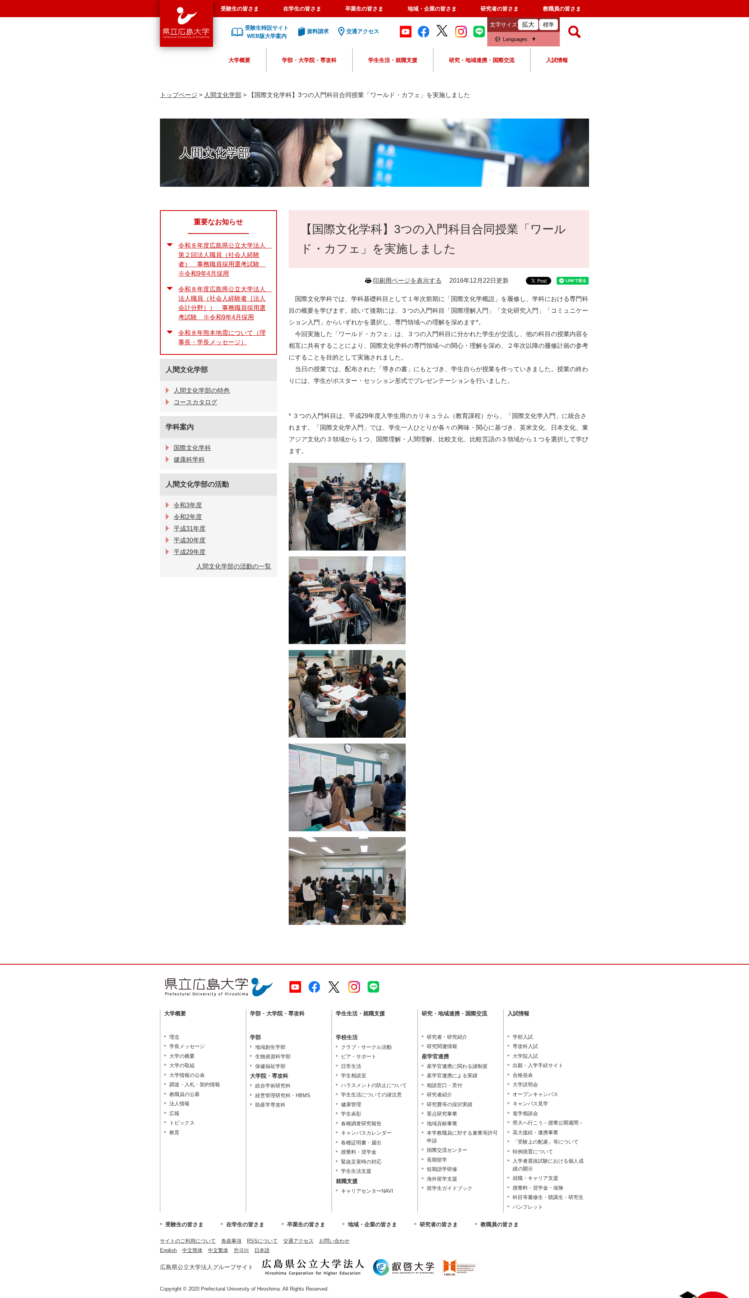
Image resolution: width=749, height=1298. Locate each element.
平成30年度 (190, 540)
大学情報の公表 (187, 1075)
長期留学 (437, 1160)
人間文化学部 (222, 95)
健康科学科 (189, 459)
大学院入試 (525, 1056)
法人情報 (179, 1104)
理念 (174, 1037)
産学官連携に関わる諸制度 (457, 1066)
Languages (515, 39)
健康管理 (351, 1104)
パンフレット (528, 1207)
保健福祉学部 (270, 1066)
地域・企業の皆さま (432, 8)
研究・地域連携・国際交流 (482, 60)
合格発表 (523, 1075)
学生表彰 (351, 1114)
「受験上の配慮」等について (546, 1142)
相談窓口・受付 (444, 1085)
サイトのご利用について (188, 1241)
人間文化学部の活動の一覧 (233, 566)
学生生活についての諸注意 (371, 1095)
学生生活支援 (356, 1171)
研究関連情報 (442, 1046)
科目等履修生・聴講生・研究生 (548, 1197)
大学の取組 (182, 1065)
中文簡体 (192, 1250)
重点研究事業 (442, 1114)
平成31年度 (190, 528)
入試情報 (557, 60)
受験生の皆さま (240, 8)
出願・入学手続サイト (538, 1065)
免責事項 (231, 1241)
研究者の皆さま (500, 8)
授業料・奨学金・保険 (538, 1188)
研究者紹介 (439, 1095)
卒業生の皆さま (364, 8)
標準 (548, 24)
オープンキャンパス (535, 1094)
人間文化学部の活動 (197, 484)
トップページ (178, 95)
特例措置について (533, 1152)
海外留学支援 (442, 1179)
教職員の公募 (184, 1094)
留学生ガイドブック (449, 1188)
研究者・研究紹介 (447, 1037)
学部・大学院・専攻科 (309, 60)
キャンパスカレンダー (366, 1133)
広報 (174, 1113)
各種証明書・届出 (361, 1143)
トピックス (182, 1123)
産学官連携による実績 (452, 1075)
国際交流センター (447, 1150)
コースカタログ (195, 402)
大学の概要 (182, 1056)
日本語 (262, 1250)
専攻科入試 (525, 1046)
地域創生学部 (270, 1047)
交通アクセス (298, 1241)
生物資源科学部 (273, 1056)
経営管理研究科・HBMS (283, 1095)
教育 (174, 1132)
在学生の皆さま (302, 8)
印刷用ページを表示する (407, 280)
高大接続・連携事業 (535, 1132)
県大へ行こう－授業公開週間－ (548, 1123)
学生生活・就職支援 (392, 60)
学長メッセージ (187, 1046)
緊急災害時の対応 (361, 1162)
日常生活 (351, 1066)
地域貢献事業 (442, 1123)
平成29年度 (190, 552)
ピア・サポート (358, 1056)
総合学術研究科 (273, 1086)
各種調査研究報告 (361, 1123)
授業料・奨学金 (358, 1152)
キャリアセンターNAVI (367, 1191)
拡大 (528, 24)
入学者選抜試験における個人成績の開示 (548, 1165)
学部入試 (523, 1037)
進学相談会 (525, 1113)
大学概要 (239, 60)
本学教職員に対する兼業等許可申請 (462, 1137)
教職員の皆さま (562, 8)
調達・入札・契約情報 (194, 1084)
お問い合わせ (334, 1241)
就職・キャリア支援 (535, 1178)
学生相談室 (353, 1075)
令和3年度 (188, 505)
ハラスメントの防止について (374, 1085)
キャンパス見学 (530, 1104)
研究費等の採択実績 (449, 1104)
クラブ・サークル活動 (366, 1047)
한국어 (241, 1250)
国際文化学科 (192, 447)
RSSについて (262, 1241)
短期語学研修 (442, 1169)
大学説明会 (525, 1084)
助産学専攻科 (270, 1105)
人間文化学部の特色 (202, 390)
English (168, 1250)
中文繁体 (218, 1250)
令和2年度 (188, 517)
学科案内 (180, 427)
